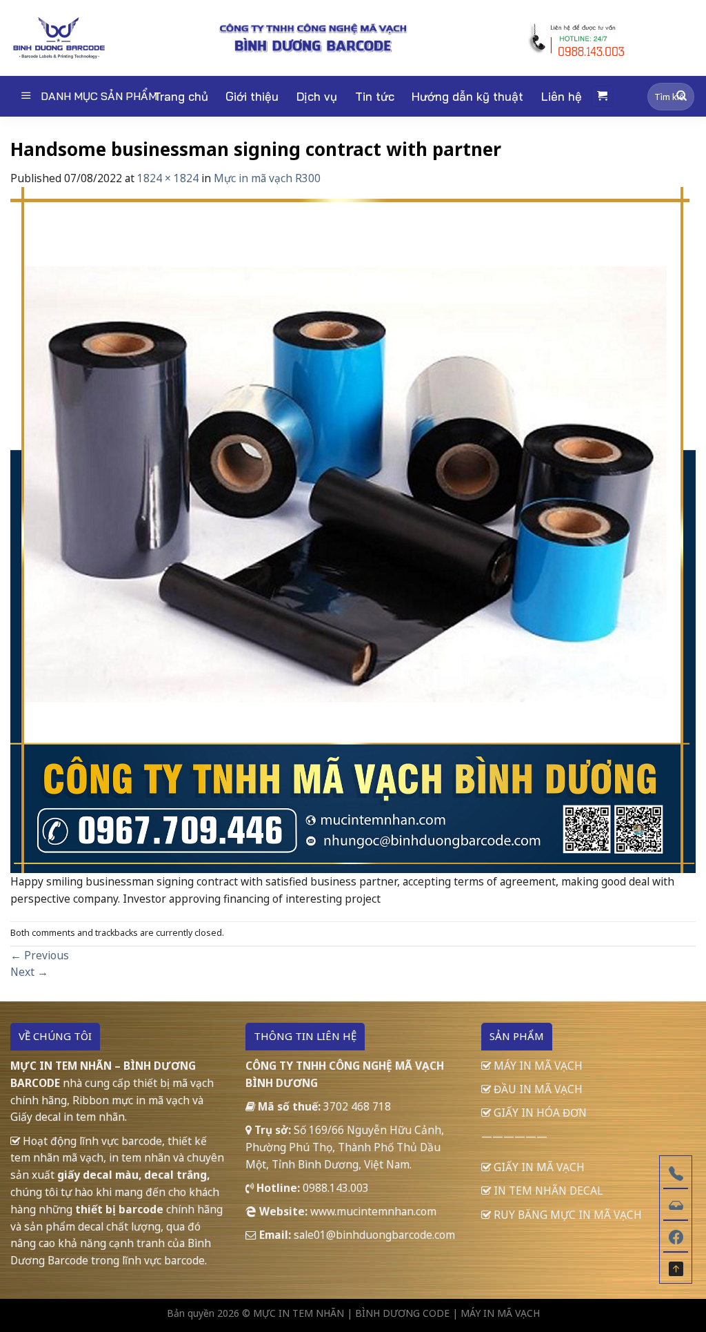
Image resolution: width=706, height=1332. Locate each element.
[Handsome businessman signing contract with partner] (353, 528)
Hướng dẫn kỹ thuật (467, 96)
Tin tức (374, 96)
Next (29, 971)
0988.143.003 (336, 1187)
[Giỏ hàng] (603, 96)
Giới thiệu (252, 96)
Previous (39, 955)
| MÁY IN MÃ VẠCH (496, 1313)
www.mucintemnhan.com (373, 1211)
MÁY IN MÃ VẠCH (537, 1065)
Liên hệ (561, 96)
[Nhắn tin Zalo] (676, 1204)
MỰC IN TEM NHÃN (298, 1313)
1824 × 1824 (168, 178)
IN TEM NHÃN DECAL (547, 1190)
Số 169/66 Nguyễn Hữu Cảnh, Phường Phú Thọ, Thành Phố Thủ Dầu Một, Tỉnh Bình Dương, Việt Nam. (344, 1147)
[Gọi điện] (676, 1172)
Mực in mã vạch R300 (267, 178)
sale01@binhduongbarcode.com (374, 1234)
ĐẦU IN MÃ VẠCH (537, 1089)
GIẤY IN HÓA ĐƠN (539, 1112)
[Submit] (681, 96)
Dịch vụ (316, 96)
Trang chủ (181, 96)
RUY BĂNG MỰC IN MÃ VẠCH (566, 1214)
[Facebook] (676, 1235)
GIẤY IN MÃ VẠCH (538, 1167)
